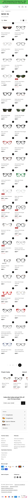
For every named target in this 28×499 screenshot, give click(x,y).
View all (24, 372)
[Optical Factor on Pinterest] (20, 477)
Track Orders (4, 453)
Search (3, 438)
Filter (5, 20)
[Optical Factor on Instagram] (15, 477)
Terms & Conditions (19, 438)
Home (2, 11)
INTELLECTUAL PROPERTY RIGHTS (19, 447)
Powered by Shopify (6, 492)
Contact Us (4, 455)
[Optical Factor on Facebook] (17, 477)
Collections (8, 11)
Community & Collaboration (4, 445)
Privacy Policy (17, 440)
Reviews (3, 442)
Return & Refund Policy (19, 444)
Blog (2, 459)
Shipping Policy (18, 442)
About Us (3, 440)
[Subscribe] (23, 403)
